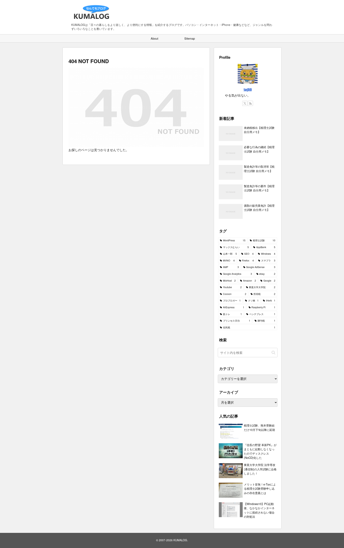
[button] (273, 352)
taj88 (248, 89)
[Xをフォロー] (244, 103)
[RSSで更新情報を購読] (250, 103)
